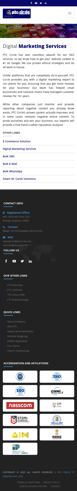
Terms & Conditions (28, 482)
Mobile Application (17, 341)
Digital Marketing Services (19, 149)
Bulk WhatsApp (12, 171)
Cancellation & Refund (33, 486)
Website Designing (17, 336)
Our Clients (13, 346)
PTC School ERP (16, 294)
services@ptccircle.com (15, 245)
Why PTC (12, 326)
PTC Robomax (15, 285)
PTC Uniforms (14, 290)
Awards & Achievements (20, 331)
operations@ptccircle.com (17, 241)
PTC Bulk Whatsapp (18, 299)
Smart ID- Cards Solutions (19, 179)
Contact (55, 486)
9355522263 (35, 231)
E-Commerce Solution (16, 141)
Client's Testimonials (18, 350)
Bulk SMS (9, 156)
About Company (16, 321)
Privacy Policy (51, 482)
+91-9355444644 (19, 231)
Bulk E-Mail (10, 164)
